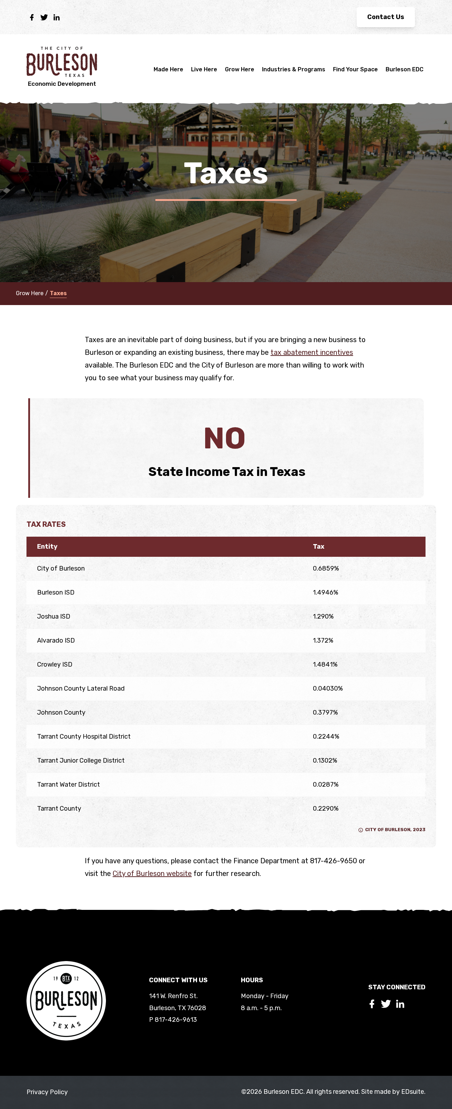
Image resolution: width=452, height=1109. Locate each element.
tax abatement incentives (311, 352)
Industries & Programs (293, 69)
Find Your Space (355, 69)
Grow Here (239, 69)
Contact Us (385, 17)
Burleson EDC (404, 69)
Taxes (58, 293)
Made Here (168, 69)
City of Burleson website (152, 873)
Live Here (204, 69)
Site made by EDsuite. (393, 1092)
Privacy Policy (47, 1092)
